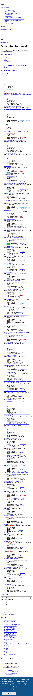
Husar (21, 224)
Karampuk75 (23, 421)
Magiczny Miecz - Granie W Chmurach (14, 289)
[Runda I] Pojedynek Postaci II (11, 515)
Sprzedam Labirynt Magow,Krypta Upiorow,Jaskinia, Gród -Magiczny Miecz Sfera (17, 381)
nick (21, 581)
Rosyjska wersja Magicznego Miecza (13, 237)
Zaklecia (6, 323)
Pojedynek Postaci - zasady (11, 558)
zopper (8, 273)
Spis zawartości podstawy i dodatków (13, 363)
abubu (8, 107)
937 (20, 564)
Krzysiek (21, 478)
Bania (8, 500)
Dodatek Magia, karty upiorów (11, 254)
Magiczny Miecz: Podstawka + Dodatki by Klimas (16, 424)
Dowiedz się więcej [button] (8, 689)
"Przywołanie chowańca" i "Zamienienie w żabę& (16, 315)
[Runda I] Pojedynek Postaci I (11, 550)
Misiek (8, 239)
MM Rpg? (6, 306)
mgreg (21, 180)
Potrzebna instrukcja (9, 490)
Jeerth (8, 356)
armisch (9, 308)
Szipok (9, 508)
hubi (8, 491)
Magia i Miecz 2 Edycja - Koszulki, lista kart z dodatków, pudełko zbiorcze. (15, 228)
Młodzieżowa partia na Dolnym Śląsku (14, 481)
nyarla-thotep (10, 247)
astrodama (9, 401)
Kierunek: (4, 599)
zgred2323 (9, 256)
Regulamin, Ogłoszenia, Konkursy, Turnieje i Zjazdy (17, 94)
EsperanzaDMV (11, 392)
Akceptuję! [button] (9, 693)
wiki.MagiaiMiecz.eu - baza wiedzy (13, 106)
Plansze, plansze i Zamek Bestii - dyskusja (14, 455)
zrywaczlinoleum (11, 154)
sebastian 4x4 (10, 176)
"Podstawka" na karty (9, 372)
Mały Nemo (10, 133)
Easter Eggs (7, 533)
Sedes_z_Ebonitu (11, 474)
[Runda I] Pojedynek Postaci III (12, 541)
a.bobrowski (10, 416)
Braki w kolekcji (8, 210)
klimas (8, 425)
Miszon (21, 411)
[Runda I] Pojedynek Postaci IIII (12, 524)
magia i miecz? (7, 166)
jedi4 (21, 163)
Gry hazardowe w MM (10, 447)
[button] (4, 82)
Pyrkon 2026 (7, 91)
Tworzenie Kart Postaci (10, 355)
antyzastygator (10, 365)
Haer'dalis (22, 277)
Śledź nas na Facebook (6, 36)
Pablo (8, 335)
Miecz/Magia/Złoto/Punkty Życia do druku (15, 391)
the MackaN (10, 193)
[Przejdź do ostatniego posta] (31, 120)
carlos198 (9, 325)
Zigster (9, 482)
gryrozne (9, 316)
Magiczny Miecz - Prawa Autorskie (13, 191)
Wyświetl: (4, 597)
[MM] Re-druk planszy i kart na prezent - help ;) (16, 183)
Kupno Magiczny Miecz (10, 507)
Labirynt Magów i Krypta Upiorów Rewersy (15, 498)
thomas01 (9, 282)
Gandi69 (9, 383)
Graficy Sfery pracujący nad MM (12, 342)
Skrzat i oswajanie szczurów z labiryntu (14, 567)
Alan (20, 521)
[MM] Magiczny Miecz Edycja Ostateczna (14, 140)
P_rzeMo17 (10, 299)
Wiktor (21, 590)
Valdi (8, 93)
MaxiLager (10, 230)
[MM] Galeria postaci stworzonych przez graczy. (16, 131)
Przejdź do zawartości (6, 54)
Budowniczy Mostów (25, 120)
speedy (9, 343)
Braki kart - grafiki (8, 272)
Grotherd (9, 439)
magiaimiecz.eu (4, 42)
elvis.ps (9, 141)
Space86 (9, 265)
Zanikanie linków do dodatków (12, 438)
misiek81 (9, 167)
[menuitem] (5, 60)
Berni (20, 378)
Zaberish (22, 243)
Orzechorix (22, 512)
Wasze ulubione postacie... (10, 399)
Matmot (21, 388)
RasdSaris (9, 457)
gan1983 (22, 252)
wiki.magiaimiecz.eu (6, 29)
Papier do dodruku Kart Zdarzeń (12, 246)
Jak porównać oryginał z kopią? (12, 297)
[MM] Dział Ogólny (9, 70)
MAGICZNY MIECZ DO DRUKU (13, 153)
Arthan (21, 361)
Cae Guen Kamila (11, 373)
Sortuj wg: (20, 597)
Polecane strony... (5, 7)
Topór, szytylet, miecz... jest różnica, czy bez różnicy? (17, 575)
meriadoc (9, 211)
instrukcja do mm (8, 174)
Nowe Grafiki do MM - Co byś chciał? (14, 464)
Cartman (9, 568)
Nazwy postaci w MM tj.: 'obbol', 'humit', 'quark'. (16, 472)
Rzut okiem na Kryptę (9, 584)
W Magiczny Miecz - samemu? (12, 280)
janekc (8, 220)
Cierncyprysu (10, 184)
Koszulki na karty (8, 263)
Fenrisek (22, 352)
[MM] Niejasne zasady (9, 219)
